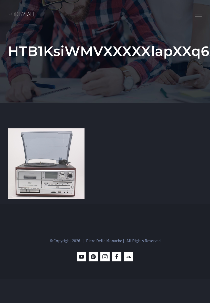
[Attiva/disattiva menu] (198, 14)
